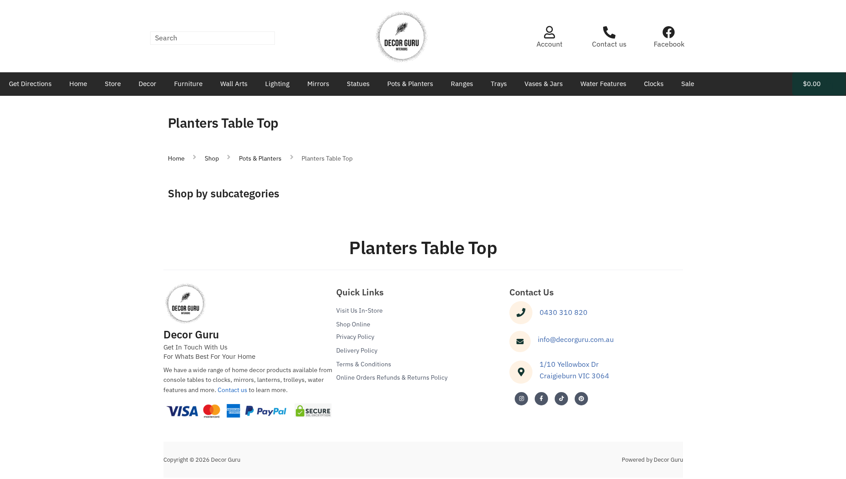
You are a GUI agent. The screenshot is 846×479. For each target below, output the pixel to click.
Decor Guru (191, 334)
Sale (687, 83)
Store (113, 83)
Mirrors (318, 83)
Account (549, 43)
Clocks (653, 83)
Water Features (603, 83)
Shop (212, 158)
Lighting (277, 83)
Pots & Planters (410, 83)
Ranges (462, 83)
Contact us (609, 43)
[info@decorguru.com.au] (520, 341)
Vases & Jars (543, 83)
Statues (358, 83)
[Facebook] (669, 32)
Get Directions (30, 83)
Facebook (669, 43)
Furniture (188, 83)
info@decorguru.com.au (576, 339)
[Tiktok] (561, 398)
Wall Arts (233, 83)
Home (78, 83)
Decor (147, 83)
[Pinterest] (581, 398)
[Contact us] (609, 32)
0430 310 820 (564, 312)
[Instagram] (521, 398)
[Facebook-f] (541, 398)
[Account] (549, 32)
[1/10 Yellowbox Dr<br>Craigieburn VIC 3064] (520, 372)
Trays (499, 83)
